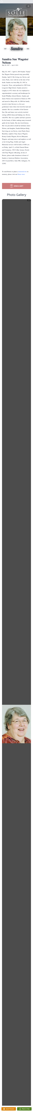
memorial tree (22, 171)
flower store (21, 174)
